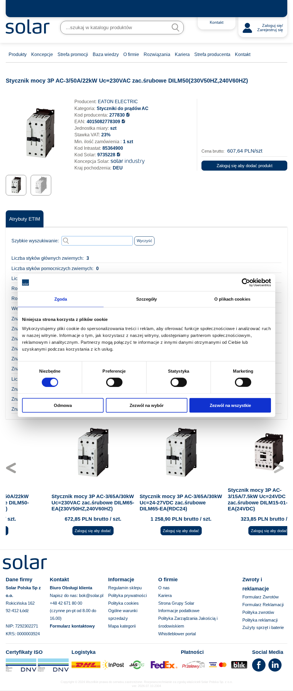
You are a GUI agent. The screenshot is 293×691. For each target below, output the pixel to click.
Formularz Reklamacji (263, 604)
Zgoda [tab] (60, 299)
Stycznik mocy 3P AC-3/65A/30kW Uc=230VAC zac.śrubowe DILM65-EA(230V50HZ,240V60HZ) (58, 503)
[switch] (114, 382)
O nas (164, 587)
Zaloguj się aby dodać (58, 531)
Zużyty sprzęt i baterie (263, 627)
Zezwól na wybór (147, 405)
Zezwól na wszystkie (230, 405)
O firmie (131, 54)
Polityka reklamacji (260, 620)
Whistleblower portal (177, 633)
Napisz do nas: (64, 595)
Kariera (182, 54)
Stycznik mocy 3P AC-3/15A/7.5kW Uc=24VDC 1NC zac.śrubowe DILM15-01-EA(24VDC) (228, 499)
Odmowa (63, 405)
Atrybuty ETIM (24, 219)
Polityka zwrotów (258, 612)
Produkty (18, 54)
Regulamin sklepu (125, 587)
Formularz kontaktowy (72, 626)
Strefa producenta (212, 54)
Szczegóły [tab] (146, 299)
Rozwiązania (157, 54)
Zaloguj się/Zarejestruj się (270, 27)
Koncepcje (42, 54)
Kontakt (242, 54)
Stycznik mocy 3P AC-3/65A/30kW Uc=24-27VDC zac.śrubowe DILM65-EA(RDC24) (146, 503)
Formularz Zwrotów (260, 596)
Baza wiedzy (106, 54)
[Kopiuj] (128, 114)
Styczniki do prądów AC (123, 108)
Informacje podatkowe (178, 610)
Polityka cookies (123, 603)
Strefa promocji (73, 54)
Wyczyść (144, 241)
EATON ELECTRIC (118, 101)
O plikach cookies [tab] (232, 299)
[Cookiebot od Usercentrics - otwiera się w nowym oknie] (246, 282)
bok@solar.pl (91, 595)
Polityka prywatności (127, 595)
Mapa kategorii (122, 626)
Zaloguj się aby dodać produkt (244, 165)
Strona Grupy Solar (176, 603)
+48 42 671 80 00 (66, 603)
